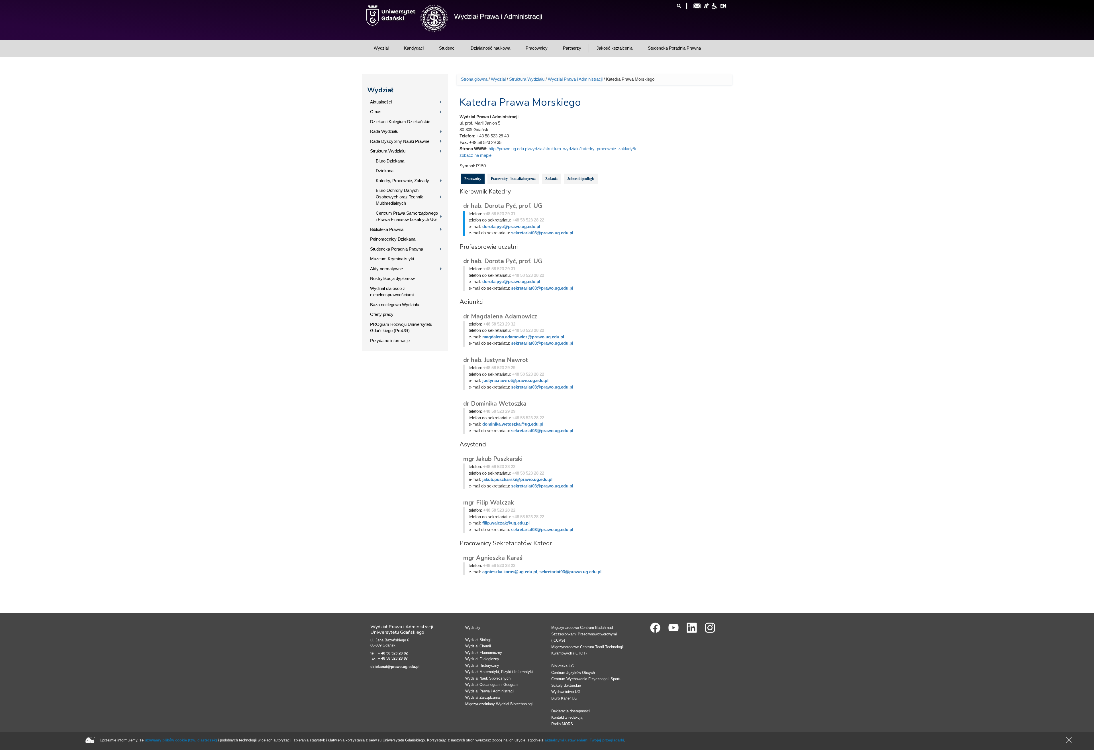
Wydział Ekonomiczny (483, 653)
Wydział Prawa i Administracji (498, 16)
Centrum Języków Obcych (573, 672)
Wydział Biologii (478, 640)
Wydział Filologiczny (482, 659)
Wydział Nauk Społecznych (488, 678)
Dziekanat (385, 170)
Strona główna (474, 79)
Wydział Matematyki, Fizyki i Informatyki (499, 672)
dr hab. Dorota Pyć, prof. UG (502, 206)
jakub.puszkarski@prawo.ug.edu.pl (517, 479)
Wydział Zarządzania (482, 697)
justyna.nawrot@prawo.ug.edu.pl (515, 380)
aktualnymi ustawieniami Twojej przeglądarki (584, 740)
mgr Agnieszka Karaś (492, 558)
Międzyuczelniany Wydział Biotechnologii (499, 704)
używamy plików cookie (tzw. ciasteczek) (181, 740)
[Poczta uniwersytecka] (697, 5)
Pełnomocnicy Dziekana (392, 239)
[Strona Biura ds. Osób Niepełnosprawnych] (714, 5)
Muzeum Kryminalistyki (392, 258)
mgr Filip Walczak (488, 503)
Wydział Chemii (478, 646)
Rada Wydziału (384, 131)
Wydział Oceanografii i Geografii (491, 684)
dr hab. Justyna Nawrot (495, 360)
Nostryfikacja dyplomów (392, 278)
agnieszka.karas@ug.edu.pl (509, 571)
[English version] (723, 5)
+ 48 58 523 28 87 (393, 658)
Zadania (551, 179)
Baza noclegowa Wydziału (394, 304)
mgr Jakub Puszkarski (492, 459)
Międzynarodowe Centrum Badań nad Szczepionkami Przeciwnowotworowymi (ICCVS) (584, 634)
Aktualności (381, 101)
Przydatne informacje (390, 340)
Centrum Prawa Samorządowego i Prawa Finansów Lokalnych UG (407, 216)
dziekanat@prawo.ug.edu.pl (395, 666)
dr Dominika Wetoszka (494, 404)
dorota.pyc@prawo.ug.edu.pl (511, 226)
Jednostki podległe (580, 179)
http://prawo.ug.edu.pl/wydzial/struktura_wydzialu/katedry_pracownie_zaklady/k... (564, 148)
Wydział (380, 90)
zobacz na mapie (475, 155)
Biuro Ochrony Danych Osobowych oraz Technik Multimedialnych (399, 197)
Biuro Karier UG (564, 698)
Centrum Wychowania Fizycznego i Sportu (586, 679)
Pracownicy (472, 179)
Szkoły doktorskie (566, 685)
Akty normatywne (386, 268)
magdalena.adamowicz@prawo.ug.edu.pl (523, 336)
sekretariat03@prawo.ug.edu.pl (542, 232)
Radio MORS (562, 724)
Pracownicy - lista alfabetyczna (513, 179)
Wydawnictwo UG (565, 692)
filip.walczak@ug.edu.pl (506, 523)
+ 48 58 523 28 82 (393, 653)
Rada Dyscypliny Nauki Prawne (399, 141)
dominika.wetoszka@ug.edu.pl (512, 424)
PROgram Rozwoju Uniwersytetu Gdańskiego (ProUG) (401, 327)
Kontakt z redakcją (566, 717)
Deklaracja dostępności (570, 711)
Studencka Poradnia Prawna (396, 249)
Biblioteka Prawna (386, 229)
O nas (375, 111)
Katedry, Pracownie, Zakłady (402, 180)
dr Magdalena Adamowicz (500, 316)
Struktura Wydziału (387, 151)
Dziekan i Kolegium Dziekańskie (400, 121)
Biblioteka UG (562, 666)
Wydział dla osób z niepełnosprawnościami (392, 291)
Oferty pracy (381, 314)
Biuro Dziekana (390, 160)
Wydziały (472, 627)
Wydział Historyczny (482, 665)
